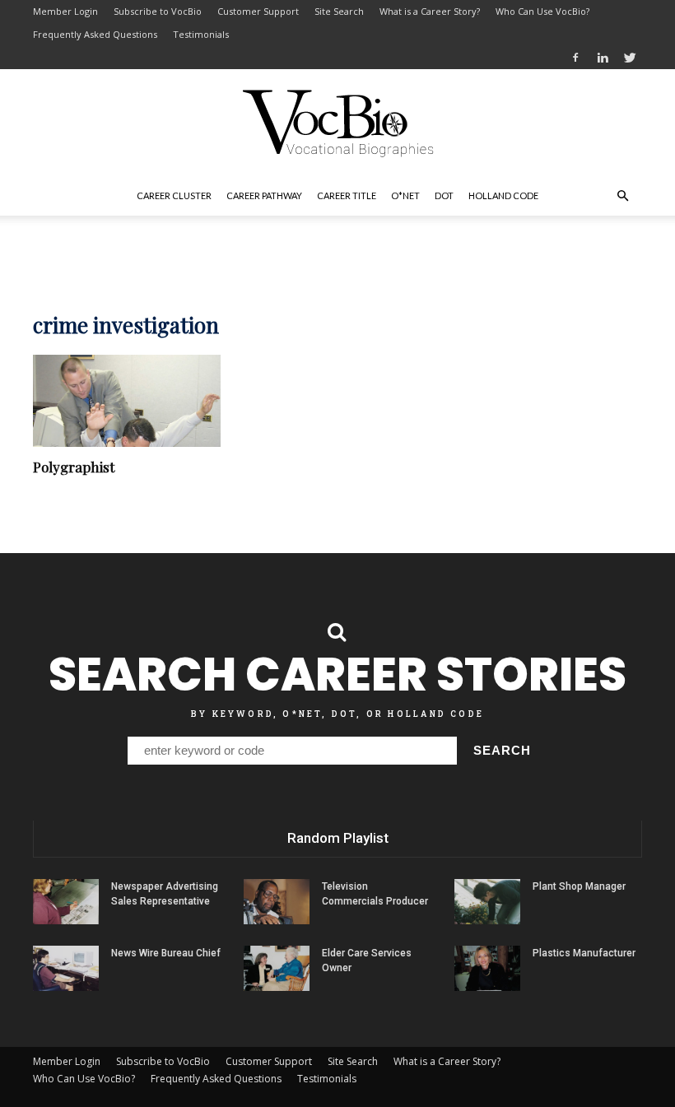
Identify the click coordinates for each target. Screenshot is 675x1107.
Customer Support (258, 11)
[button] (622, 196)
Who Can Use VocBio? (542, 11)
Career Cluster (174, 195)
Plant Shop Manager (579, 886)
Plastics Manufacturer (584, 953)
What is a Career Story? (429, 11)
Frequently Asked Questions (95, 34)
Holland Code (503, 195)
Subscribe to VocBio (158, 11)
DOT (444, 195)
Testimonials (201, 34)
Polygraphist (73, 467)
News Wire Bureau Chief (166, 953)
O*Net (405, 195)
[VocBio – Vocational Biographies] (337, 123)
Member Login (65, 11)
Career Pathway (264, 195)
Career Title (346, 195)
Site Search (339, 11)
